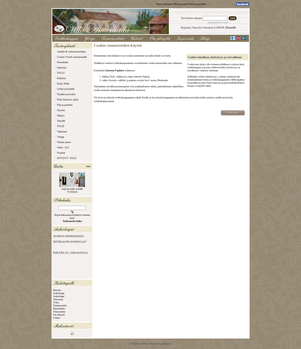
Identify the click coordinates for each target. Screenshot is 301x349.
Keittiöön (61, 78)
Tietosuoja (58, 299)
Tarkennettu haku (218, 23)
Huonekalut (62, 62)
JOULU (61, 73)
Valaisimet (62, 131)
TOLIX (60, 126)
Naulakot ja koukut (66, 94)
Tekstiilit (61, 120)
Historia (57, 290)
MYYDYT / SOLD (66, 158)
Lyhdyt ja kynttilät (65, 89)
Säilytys (61, 115)
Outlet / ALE (63, 147)
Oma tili (196, 27)
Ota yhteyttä (59, 314)
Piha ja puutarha (64, 104)
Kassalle (231, 27)
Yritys (56, 302)
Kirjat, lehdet (63, 83)
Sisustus (61, 110)
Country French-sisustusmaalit (72, 57)
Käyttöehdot (59, 308)
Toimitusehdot (60, 305)
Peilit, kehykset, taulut (67, 99)
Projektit (61, 152)
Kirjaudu (186, 27)
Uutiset (56, 317)
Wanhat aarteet (64, 142)
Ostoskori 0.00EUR (213, 27)
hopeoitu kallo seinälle (72, 189)
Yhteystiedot (59, 311)
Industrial (61, 67)
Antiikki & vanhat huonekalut (71, 51)
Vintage (60, 136)
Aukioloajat (58, 293)
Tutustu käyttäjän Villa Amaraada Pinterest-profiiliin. (181, 4)
